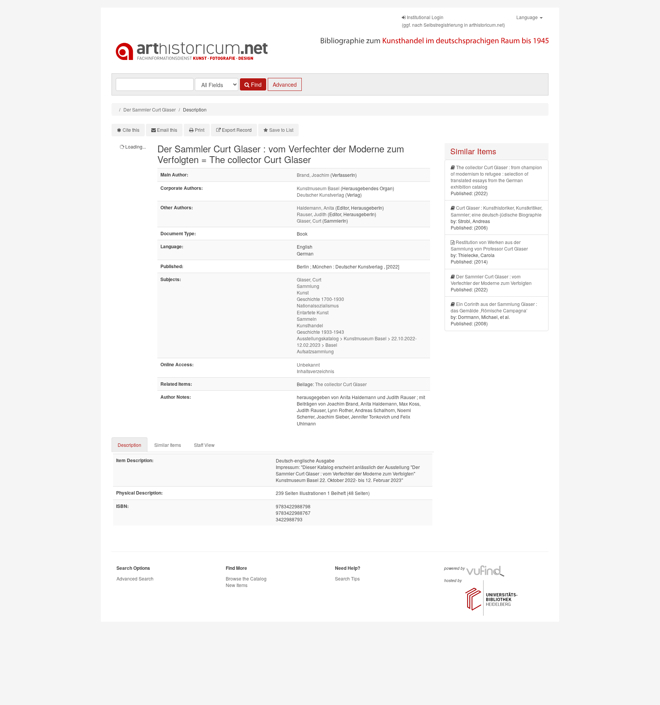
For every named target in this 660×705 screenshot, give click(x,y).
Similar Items (167, 444)
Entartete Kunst (312, 312)
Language (527, 17)
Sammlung (308, 286)
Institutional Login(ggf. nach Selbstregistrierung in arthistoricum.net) (453, 21)
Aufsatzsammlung (315, 351)
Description (129, 444)
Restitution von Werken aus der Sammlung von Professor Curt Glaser (489, 245)
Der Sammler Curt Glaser (149, 109)
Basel (331, 344)
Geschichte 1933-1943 (320, 331)
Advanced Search (135, 578)
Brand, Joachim (313, 174)
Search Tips (347, 578)
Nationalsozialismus (318, 305)
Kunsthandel (310, 325)
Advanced (285, 84)
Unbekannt (308, 364)
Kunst (303, 292)
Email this (167, 129)
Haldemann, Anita (315, 207)
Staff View (204, 444)
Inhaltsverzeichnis (315, 371)
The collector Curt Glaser (341, 384)
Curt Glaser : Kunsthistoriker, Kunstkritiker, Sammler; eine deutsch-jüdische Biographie (496, 210)
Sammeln (307, 318)
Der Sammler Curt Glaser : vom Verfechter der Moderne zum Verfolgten (491, 279)
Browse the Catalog (246, 578)
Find (255, 84)
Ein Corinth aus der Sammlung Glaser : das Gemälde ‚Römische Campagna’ (494, 307)
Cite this (131, 129)
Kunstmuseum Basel (318, 188)
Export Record (237, 129)
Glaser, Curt (309, 220)
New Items (236, 585)
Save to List (281, 129)
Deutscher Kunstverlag (320, 194)
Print (199, 129)
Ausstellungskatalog (318, 338)
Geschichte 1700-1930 (320, 299)
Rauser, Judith (312, 214)
